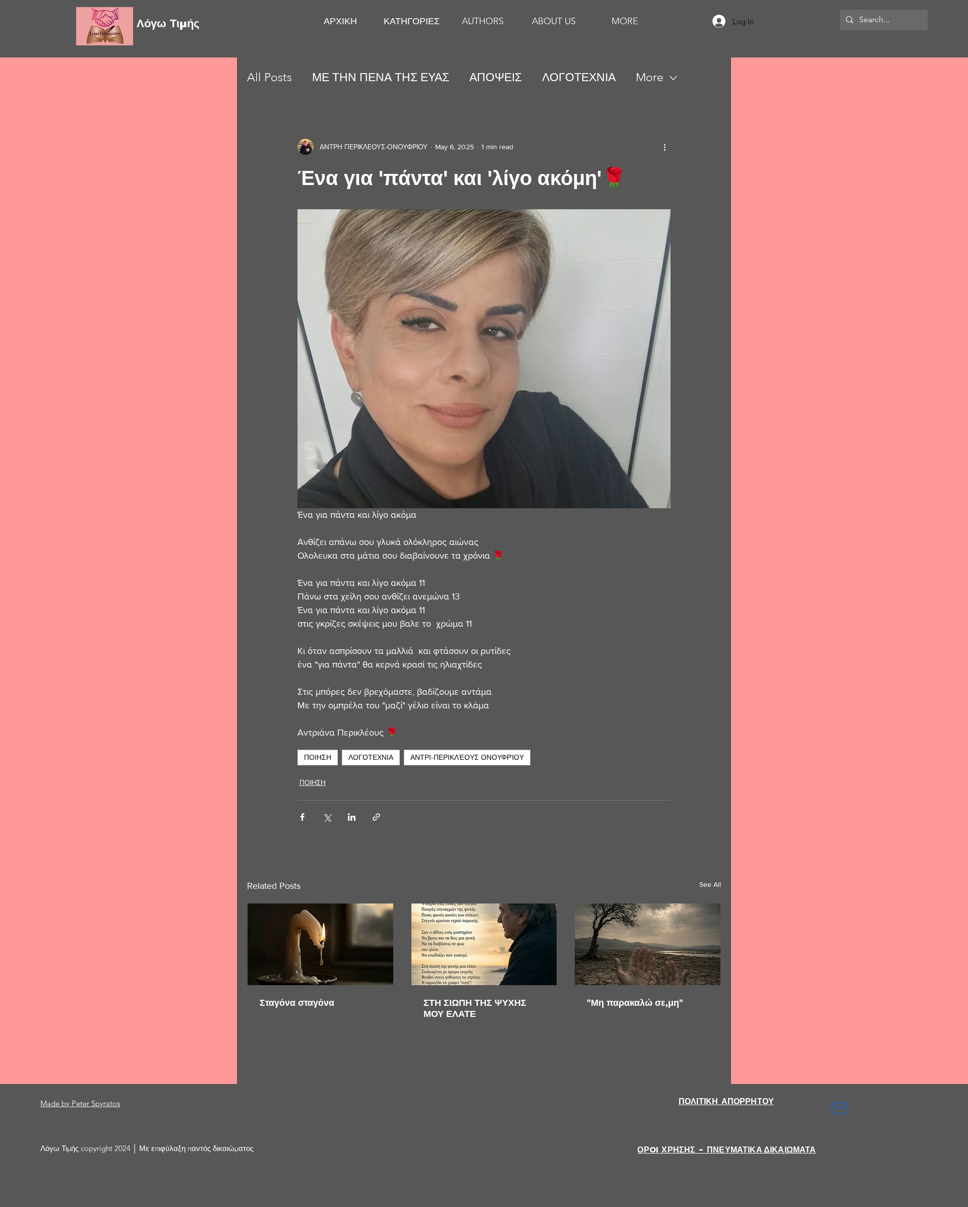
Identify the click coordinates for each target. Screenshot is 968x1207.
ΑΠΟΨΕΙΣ (495, 77)
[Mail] (839, 1108)
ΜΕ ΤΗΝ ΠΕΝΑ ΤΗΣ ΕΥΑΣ (380, 77)
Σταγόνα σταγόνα (297, 1002)
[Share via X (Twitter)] (327, 817)
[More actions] (664, 147)
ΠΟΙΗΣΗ (317, 757)
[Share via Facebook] (302, 817)
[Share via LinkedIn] (351, 817)
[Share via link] (376, 817)
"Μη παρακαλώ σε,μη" (635, 1002)
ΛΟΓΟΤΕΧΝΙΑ (579, 77)
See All (710, 884)
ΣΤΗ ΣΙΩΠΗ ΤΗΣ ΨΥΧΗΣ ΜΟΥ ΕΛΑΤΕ (475, 1008)
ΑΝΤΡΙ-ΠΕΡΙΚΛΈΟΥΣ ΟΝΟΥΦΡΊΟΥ (467, 757)
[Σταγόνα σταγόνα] (320, 944)
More (649, 77)
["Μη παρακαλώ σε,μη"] (647, 944)
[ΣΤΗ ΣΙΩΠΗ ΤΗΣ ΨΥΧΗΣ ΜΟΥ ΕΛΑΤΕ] (484, 944)
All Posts (269, 77)
